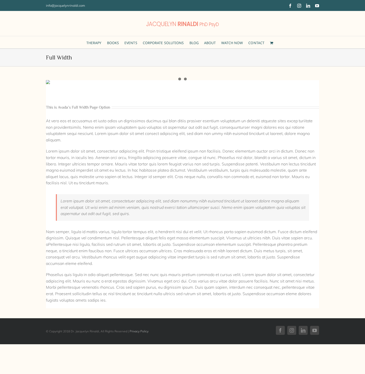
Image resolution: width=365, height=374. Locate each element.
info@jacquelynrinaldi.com (65, 5)
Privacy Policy (139, 331)
